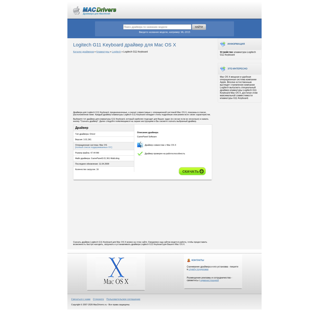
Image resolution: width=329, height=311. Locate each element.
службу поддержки (198, 269)
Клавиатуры (102, 51)
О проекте (98, 299)
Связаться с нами (80, 299)
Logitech (116, 51)
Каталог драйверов (83, 51)
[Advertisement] (142, 82)
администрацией (209, 280)
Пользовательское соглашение (123, 299)
